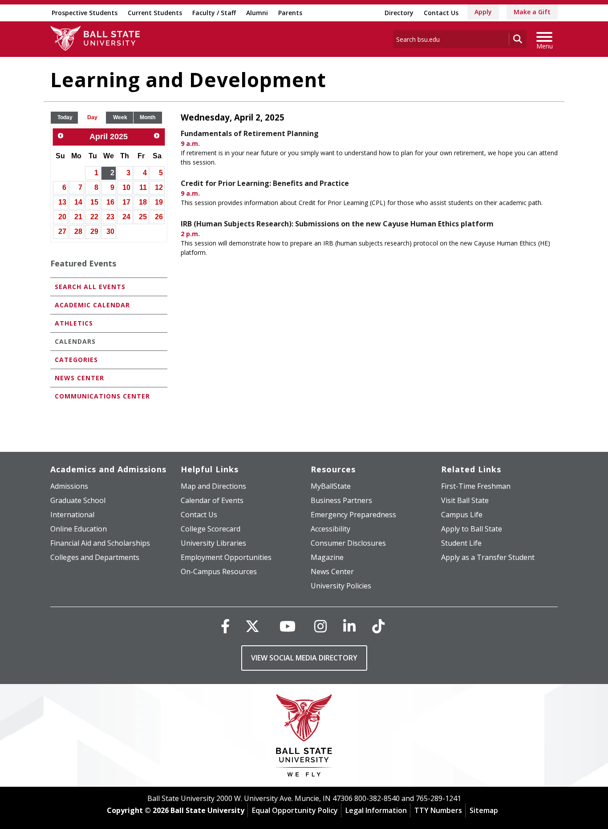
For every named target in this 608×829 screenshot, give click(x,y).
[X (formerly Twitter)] (252, 626)
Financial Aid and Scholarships (100, 543)
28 (78, 231)
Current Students (155, 12)
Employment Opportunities (226, 557)
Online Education (78, 529)
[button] (65, 118)
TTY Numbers (438, 810)
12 (159, 187)
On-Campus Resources (219, 571)
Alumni (257, 12)
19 (159, 202)
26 (159, 217)
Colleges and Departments (94, 557)
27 (62, 231)
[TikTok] (378, 626)
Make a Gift (532, 12)
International (72, 514)
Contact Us (441, 12)
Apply (483, 12)
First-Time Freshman (476, 486)
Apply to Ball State (471, 529)
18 (143, 202)
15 (94, 202)
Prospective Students (85, 12)
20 (62, 217)
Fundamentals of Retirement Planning (250, 133)
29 (94, 231)
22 (94, 217)
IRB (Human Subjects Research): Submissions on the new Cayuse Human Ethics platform (337, 224)
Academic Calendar (92, 305)
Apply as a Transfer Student (488, 557)
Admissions (69, 486)
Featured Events (83, 263)
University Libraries (213, 543)
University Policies (341, 586)
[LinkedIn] (349, 626)
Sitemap (484, 810)
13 (62, 202)
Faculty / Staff (214, 12)
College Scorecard (210, 529)
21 (78, 217)
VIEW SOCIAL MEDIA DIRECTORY (304, 658)
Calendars (75, 341)
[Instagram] (320, 626)
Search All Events (90, 286)
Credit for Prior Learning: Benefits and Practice (265, 183)
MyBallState (331, 486)
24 (126, 217)
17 (126, 202)
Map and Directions (213, 486)
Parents (290, 12)
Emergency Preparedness (353, 514)
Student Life (461, 543)
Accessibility (330, 529)
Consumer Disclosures (348, 543)
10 (126, 187)
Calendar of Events (212, 500)
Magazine (327, 557)
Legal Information (376, 810)
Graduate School (77, 500)
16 (110, 202)
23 (110, 217)
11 (143, 187)
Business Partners (341, 500)
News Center (79, 378)
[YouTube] (288, 626)
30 (110, 231)
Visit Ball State (465, 500)
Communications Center (102, 396)
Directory (399, 12)
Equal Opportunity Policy (295, 810)
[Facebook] (225, 626)
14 (78, 202)
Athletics (74, 323)
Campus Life (461, 514)
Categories (76, 359)
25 (143, 217)
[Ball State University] (304, 737)
